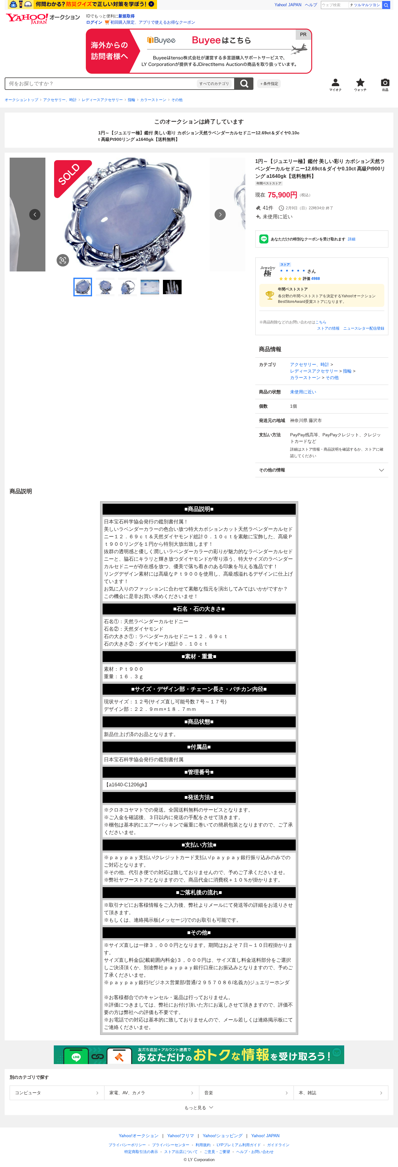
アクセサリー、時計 (60, 100)
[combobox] (101, 83)
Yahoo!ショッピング (223, 1135)
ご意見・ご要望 (217, 1152)
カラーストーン (153, 100)
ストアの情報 (328, 328)
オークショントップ (21, 100)
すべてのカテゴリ (214, 83)
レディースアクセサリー (102, 100)
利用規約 (203, 1145)
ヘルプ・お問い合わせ (255, 1152)
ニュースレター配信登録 (363, 328)
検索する (244, 83)
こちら (320, 322)
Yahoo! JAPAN (288, 4)
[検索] (386, 5)
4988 (315, 278)
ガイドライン (278, 1145)
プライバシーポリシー (127, 1145)
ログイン (94, 22)
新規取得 (126, 16)
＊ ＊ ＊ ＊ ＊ (292, 271)
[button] (321, 470)
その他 (177, 100)
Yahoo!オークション (139, 1135)
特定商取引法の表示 (141, 1152)
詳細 (351, 239)
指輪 (131, 100)
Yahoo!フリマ (180, 1135)
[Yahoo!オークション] (44, 15)
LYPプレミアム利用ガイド (239, 1145)
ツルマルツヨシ (367, 5)
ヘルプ (311, 4)
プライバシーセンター (170, 1145)
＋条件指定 (269, 83)
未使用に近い (303, 391)
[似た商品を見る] (63, 260)
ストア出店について (181, 1152)
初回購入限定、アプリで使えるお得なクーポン (152, 22)
